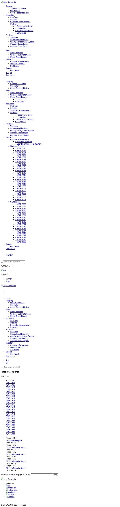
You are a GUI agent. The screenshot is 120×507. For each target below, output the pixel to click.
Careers (9, 244)
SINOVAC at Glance (18, 8)
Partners (13, 24)
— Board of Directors (23, 142)
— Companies (20, 33)
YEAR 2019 (10, 398)
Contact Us (10, 75)
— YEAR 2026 (20, 148)
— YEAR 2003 (20, 200)
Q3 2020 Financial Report (16, 454)
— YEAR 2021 (20, 157)
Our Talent (14, 70)
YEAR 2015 (10, 407)
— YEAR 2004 (20, 197)
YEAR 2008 (10, 423)
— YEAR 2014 (20, 175)
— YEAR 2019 (20, 164)
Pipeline (13, 19)
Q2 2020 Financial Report (16, 461)
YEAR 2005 (10, 429)
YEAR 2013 (10, 412)
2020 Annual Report (14, 440)
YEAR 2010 (10, 418)
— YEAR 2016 (20, 171)
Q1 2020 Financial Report (16, 468)
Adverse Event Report (19, 46)
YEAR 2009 (10, 420)
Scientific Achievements (20, 22)
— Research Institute (23, 26)
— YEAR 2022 (20, 159)
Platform (14, 17)
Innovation (10, 104)
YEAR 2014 (10, 409)
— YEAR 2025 (20, 150)
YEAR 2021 (10, 391)
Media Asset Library (18, 57)
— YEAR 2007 (20, 191)
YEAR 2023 (10, 389)
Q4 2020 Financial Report (16, 447)
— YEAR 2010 (20, 184)
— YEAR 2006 (20, 193)
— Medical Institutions (24, 31)
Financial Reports (17, 64)
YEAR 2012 (10, 414)
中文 (7, 73)
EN (11, 73)
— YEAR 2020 (20, 162)
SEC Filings (14, 66)
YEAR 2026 (10, 383)
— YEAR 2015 (20, 173)
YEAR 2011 (10, 416)
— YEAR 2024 (20, 153)
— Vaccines (19, 101)
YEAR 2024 (10, 387)
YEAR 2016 (10, 405)
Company (9, 81)
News (8, 90)
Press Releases (16, 53)
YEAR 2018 (10, 400)
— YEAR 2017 (20, 168)
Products (9, 124)
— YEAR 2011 (20, 182)
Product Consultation (19, 44)
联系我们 (9, 255)
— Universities (20, 28)
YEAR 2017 (10, 403)
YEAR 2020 (10, 396)
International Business (19, 39)
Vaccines (14, 37)
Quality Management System (22, 42)
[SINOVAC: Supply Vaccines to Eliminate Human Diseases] (8, 2)
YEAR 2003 (10, 434)
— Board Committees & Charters (28, 144)
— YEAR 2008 (20, 188)
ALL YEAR (10, 380)
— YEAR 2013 (20, 177)
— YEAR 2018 (20, 166)
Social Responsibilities (19, 13)
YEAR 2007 (10, 425)
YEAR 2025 (10, 385)
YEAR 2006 (10, 427)
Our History (15, 11)
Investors (9, 137)
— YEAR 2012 (20, 179)
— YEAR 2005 (20, 195)
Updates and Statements (20, 55)
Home (8, 298)
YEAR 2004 (10, 432)
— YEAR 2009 (20, 186)
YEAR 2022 (10, 394)
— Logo (18, 99)
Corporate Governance (19, 61)
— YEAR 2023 (20, 155)
